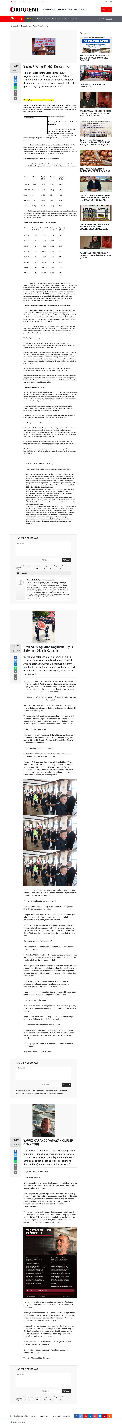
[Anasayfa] (11, 2)
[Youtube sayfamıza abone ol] (85, 1416)
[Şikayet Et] (68, 598)
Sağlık (76, 9)
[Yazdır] (15, 94)
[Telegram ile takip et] (100, 1416)
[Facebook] (15, 77)
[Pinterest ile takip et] (104, 1416)
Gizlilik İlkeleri (57, 1416)
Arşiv (35, 2)
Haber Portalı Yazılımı (19, 1422)
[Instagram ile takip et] (95, 1416)
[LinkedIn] (15, 84)
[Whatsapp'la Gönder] (15, 87)
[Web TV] (106, 2)
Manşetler (17, 2)
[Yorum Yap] (15, 98)
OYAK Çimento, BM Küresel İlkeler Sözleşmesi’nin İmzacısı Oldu (56, 19)
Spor (70, 9)
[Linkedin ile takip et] (90, 1416)
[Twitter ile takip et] (81, 1416)
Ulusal (84, 9)
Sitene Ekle (42, 2)
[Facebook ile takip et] (76, 1416)
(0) (36, 598)
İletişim (48, 1416)
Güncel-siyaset (49, 9)
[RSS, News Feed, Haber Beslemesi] (109, 1416)
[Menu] (103, 9)
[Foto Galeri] (111, 2)
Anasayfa (34, 1416)
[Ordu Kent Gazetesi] (24, 9)
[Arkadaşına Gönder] (15, 91)
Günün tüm (105, 19)
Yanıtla (31, 598)
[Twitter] (15, 80)
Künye (42, 1416)
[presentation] (17, 19)
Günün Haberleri (26, 2)
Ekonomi (62, 9)
